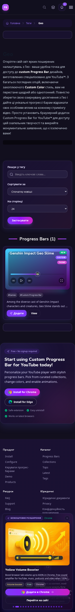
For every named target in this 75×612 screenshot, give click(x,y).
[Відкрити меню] (71, 7)
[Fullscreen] (61, 281)
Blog (8, 509)
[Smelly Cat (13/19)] (46, 606)
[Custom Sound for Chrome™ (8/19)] (33, 606)
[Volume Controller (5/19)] (26, 606)
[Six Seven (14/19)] (49, 606)
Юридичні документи (56, 498)
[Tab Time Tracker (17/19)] (56, 606)
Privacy (47, 503)
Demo (8, 476)
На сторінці (15, 201)
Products (10, 482)
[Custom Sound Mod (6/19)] (28, 606)
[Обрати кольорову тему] (53, 7)
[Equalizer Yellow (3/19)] (20, 606)
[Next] (29, 281)
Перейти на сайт (38, 600)
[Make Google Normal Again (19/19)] (61, 606)
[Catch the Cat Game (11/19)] (41, 606)
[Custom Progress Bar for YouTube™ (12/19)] (43, 606)
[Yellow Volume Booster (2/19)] (16, 606)
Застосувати (20, 220)
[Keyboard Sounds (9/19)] (36, 606)
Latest (46, 473)
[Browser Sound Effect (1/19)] (13, 606)
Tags (45, 478)
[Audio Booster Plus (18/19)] (59, 606)
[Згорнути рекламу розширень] (67, 518)
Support (10, 503)
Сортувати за (16, 184)
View (34, 313)
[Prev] (13, 281)
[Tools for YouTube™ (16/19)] (54, 606)
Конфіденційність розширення (53, 510)
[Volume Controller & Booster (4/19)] (23, 606)
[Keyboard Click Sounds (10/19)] (38, 606)
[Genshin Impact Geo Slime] (37, 269)
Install (9, 456)
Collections (49, 462)
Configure (11, 462)
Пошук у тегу (16, 167)
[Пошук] (44, 7)
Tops (45, 467)
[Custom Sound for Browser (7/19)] (31, 606)
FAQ (7, 498)
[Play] (21, 280)
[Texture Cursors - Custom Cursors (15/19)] (51, 606)
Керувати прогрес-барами (17, 469)
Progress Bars (51, 456)
